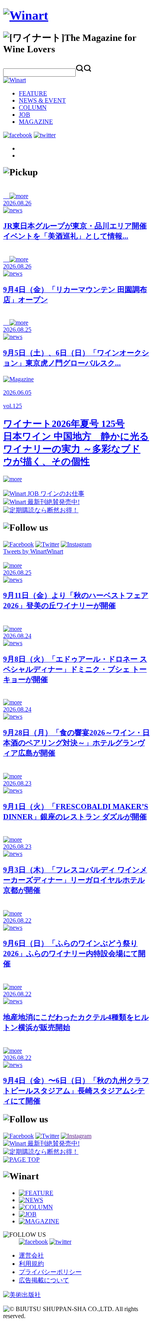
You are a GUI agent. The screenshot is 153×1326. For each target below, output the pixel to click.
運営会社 (31, 1255)
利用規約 (31, 1263)
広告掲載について (44, 1280)
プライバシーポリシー (50, 1272)
